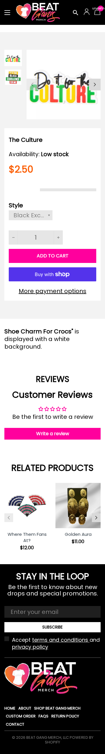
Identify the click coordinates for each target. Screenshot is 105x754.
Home (9, 708)
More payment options (52, 291)
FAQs (43, 716)
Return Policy (65, 716)
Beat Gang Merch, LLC (47, 737)
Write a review (52, 433)
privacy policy (30, 646)
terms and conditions (61, 639)
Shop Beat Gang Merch (57, 708)
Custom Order (21, 716)
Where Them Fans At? (27, 537)
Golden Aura (78, 534)
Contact (15, 724)
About (24, 708)
